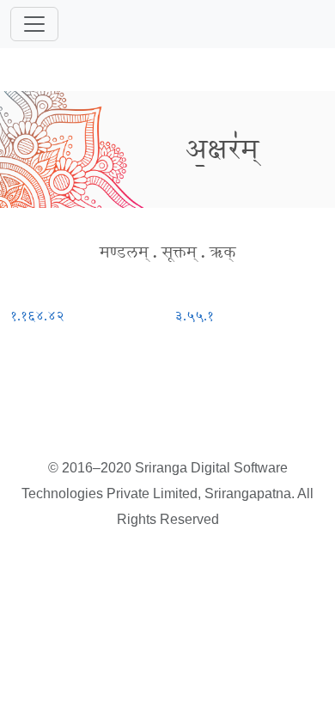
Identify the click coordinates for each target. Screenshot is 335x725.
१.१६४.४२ (37, 315)
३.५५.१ (194, 315)
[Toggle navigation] (34, 24)
